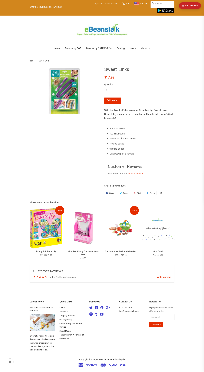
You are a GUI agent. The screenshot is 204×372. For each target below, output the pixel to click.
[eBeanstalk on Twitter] (91, 308)
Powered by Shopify (116, 359)
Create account (111, 3)
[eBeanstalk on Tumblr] (96, 315)
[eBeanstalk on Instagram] (91, 315)
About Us (146, 48)
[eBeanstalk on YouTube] (101, 315)
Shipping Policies (67, 315)
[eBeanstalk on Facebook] (96, 308)
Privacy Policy (65, 319)
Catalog (121, 48)
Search (62, 307)
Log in (96, 3)
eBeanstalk (101, 359)
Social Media (65, 331)
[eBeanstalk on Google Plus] (108, 308)
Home (57, 48)
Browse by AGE (73, 48)
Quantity (108, 84)
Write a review (135, 173)
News (133, 48)
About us (63, 311)
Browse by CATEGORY (98, 48)
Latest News (37, 301)
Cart (128, 3)
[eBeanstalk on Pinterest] (101, 308)
